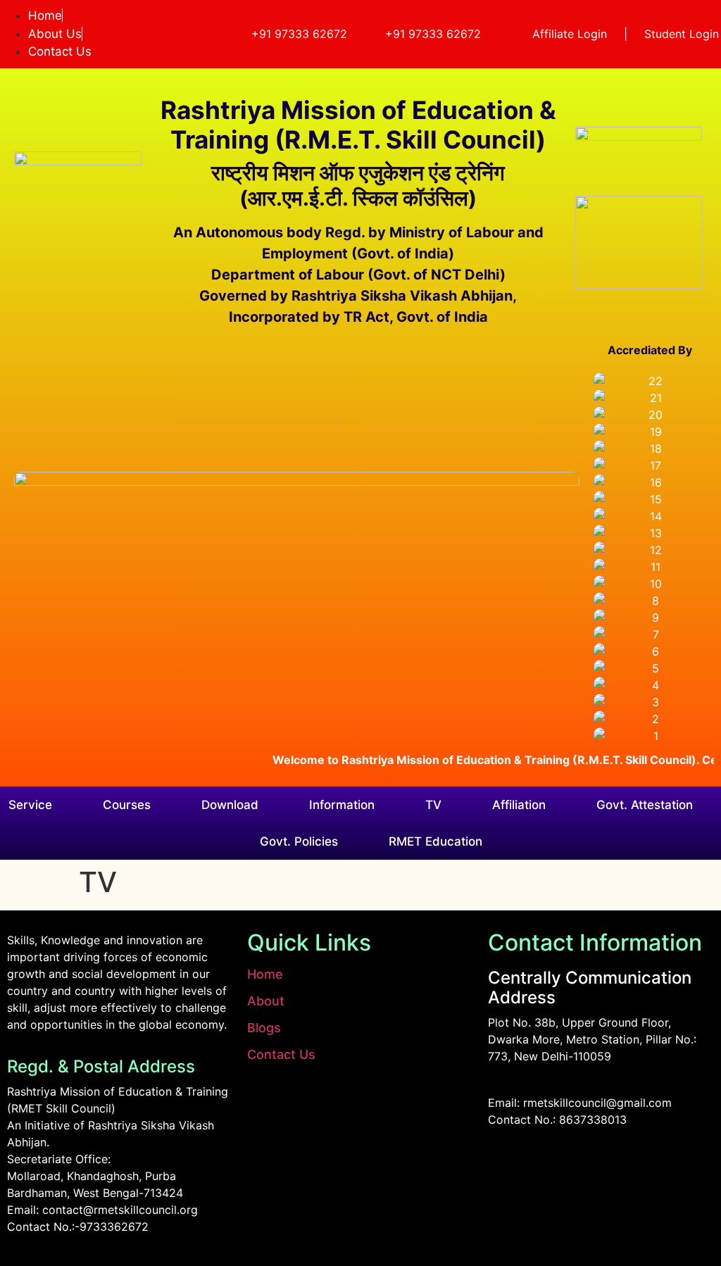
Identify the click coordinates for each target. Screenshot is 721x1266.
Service (30, 805)
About (265, 1001)
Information (342, 805)
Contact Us (281, 1054)
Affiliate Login (569, 34)
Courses (127, 805)
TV (433, 805)
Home (265, 974)
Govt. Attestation (644, 805)
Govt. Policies (299, 841)
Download (229, 805)
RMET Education (435, 841)
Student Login (681, 34)
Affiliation (519, 805)
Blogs (264, 1027)
